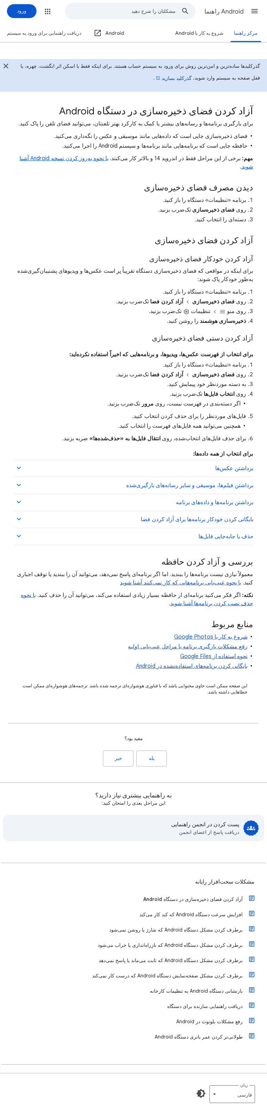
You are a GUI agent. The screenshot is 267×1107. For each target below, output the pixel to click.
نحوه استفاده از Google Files (214, 656)
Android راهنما (224, 11)
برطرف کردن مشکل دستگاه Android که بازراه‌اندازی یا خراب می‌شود (170, 945)
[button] (254, 11)
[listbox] (232, 1094)
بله (152, 758)
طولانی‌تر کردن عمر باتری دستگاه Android (199, 1037)
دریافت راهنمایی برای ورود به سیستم (44, 33)
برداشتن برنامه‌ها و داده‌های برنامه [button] (214, 502)
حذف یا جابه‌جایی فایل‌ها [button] (226, 536)
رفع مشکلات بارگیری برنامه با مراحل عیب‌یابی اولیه (188, 646)
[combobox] (120, 11)
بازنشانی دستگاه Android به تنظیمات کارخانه (196, 991)
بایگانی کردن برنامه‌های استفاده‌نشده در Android (192, 666)
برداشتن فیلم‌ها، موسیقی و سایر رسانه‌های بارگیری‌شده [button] (189, 485)
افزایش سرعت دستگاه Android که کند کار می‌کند (191, 914)
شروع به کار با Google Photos (211, 636)
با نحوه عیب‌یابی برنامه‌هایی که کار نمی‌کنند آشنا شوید (180, 582)
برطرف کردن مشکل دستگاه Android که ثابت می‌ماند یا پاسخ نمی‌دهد (171, 960)
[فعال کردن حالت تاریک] (201, 1093)
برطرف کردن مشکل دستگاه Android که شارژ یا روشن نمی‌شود (176, 930)
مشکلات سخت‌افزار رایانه (224, 881)
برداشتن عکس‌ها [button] (234, 468)
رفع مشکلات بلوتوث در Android (209, 1021)
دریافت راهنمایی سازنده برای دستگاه (205, 1006)
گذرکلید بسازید (177, 78)
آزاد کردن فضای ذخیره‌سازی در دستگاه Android (193, 899)
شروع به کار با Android (199, 33)
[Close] (6, 67)
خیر (118, 758)
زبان (244, 1085)
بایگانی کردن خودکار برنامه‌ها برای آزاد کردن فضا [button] (197, 519)
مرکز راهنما (246, 33)
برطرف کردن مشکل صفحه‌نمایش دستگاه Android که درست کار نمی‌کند (167, 976)
